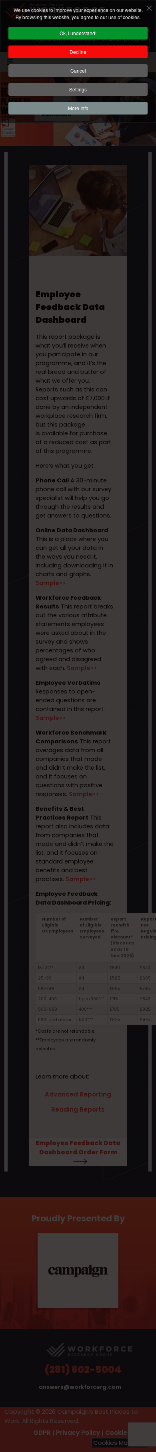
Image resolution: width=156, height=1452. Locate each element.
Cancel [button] (78, 70)
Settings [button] (78, 89)
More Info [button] (78, 108)
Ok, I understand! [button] (78, 33)
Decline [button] (78, 51)
